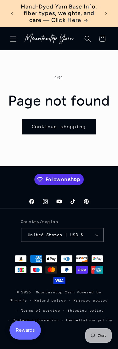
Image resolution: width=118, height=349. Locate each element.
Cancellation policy (89, 320)
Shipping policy (86, 310)
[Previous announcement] (12, 13)
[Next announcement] (106, 13)
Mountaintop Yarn (55, 292)
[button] (13, 38)
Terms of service (40, 310)
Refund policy (50, 300)
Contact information (36, 320)
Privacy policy (91, 300)
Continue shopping (59, 126)
